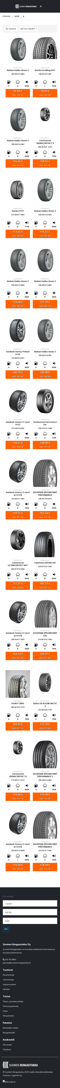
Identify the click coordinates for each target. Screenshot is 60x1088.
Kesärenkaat (17, 68)
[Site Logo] (25, 6)
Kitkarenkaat (45, 138)
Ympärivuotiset (9, 984)
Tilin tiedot (7, 1044)
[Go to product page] (18, 51)
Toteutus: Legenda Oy (12, 1075)
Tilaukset (7, 1049)
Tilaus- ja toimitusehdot (13, 1001)
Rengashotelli (9, 1032)
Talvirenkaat (8, 979)
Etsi (6, 929)
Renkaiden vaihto (10, 1028)
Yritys (5, 1011)
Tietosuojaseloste (10, 1006)
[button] (40, 6)
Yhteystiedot (8, 1015)
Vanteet (6, 989)
